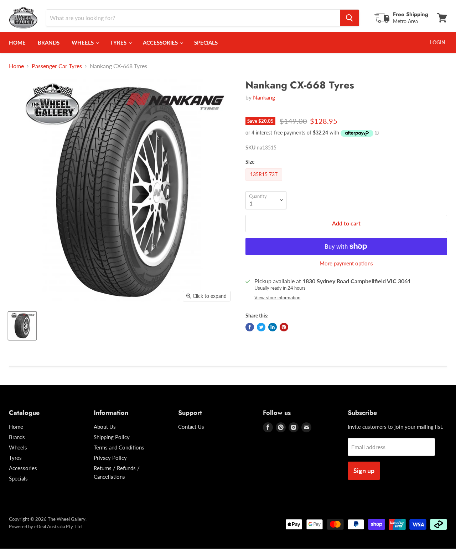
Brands (48, 42)
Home (17, 42)
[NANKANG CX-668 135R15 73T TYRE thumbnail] (22, 326)
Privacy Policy (110, 457)
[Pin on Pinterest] (284, 327)
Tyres (119, 42)
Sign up (363, 470)
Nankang (264, 97)
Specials (206, 42)
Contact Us (191, 426)
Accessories (161, 42)
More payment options (346, 263)
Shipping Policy (112, 437)
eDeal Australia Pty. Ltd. (58, 526)
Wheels (83, 42)
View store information (277, 297)
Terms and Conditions (119, 447)
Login (437, 42)
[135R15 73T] (264, 182)
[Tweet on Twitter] (261, 327)
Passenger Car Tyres (57, 66)
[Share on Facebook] (249, 327)
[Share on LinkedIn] (272, 327)
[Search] (349, 18)
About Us (105, 426)
